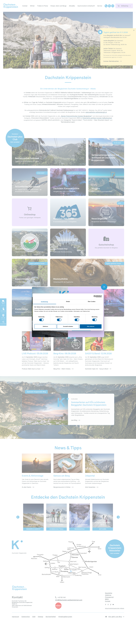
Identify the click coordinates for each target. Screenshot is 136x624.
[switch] (59, 320)
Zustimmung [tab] (44, 301)
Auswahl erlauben (68, 326)
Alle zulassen (90, 326)
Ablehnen (45, 326)
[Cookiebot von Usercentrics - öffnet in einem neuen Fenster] (95, 296)
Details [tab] (68, 301)
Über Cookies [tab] (91, 301)
